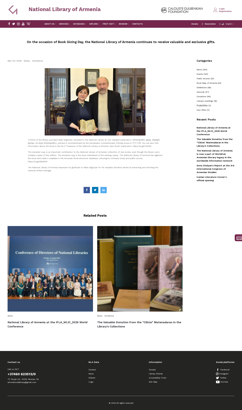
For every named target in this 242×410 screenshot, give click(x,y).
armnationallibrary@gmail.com (22, 382)
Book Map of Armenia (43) (209, 83)
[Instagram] (13, 24)
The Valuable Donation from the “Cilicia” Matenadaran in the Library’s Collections (139, 324)
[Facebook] (9, 24)
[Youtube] (23, 24)
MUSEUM (123, 24)
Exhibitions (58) (204, 87)
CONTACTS (137, 24)
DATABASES (78, 24)
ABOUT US (49, 24)
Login (222, 9)
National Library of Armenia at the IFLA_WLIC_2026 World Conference (47, 324)
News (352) (202, 69)
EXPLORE (93, 24)
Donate (194, 24)
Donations (37, 60)
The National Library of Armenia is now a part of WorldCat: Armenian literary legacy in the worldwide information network (214, 155)
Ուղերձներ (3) (204, 105)
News (27, 60)
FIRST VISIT (108, 24)
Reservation (210, 24)
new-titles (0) (203, 110)
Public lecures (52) (205, 78)
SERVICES (63, 24)
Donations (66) (204, 96)
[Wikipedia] (28, 24)
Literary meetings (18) (207, 101)
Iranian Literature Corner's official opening (212, 179)
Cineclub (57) (203, 92)
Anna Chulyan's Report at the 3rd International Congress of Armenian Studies (215, 169)
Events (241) (202, 74)
